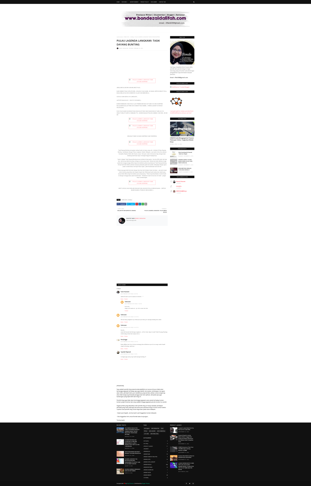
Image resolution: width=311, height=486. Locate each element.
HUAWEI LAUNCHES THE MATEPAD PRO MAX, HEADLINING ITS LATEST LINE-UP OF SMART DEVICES (132, 461)
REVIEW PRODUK (156, 464)
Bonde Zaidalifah (123, 48)
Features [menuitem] (124, 2)
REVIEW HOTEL (156, 459)
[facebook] (186, 483)
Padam (126, 299)
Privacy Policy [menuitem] (145, 2)
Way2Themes (130, 483)
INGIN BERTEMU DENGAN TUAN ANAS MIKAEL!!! (184, 169)
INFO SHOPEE (152, 431)
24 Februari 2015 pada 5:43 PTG (130, 341)
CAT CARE (146, 433)
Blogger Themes (146, 483)
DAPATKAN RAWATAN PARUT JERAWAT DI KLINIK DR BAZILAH (133, 452)
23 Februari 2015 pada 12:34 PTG (130, 327)
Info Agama (146, 428)
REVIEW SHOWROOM (156, 470)
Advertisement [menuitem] (134, 2)
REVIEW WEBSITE (156, 475)
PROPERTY (156, 449)
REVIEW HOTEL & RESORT (156, 462)
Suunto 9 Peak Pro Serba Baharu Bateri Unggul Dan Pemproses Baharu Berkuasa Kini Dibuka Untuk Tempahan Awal (185, 438)
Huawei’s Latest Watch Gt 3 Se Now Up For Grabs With (186, 428)
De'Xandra (156, 441)
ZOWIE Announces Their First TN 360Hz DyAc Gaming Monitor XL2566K (185, 448)
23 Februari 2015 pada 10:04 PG (130, 293)
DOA (162, 428)
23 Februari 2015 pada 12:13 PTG (130, 316)
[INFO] (182, 129)
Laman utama (120, 37)
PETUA (145, 431)
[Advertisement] (142, 63)
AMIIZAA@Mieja (181, 191)
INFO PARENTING (161, 431)
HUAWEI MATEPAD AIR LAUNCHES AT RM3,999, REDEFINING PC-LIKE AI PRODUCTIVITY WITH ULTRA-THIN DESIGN (132, 443)
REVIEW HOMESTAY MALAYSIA (156, 456)
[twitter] (189, 483)
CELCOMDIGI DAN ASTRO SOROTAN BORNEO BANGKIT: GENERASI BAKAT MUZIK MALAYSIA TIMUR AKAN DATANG (132, 431)
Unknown (128, 302)
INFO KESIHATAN (155, 428)
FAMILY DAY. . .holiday (129, 37)
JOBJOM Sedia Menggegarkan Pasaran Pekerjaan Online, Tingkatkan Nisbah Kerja (182, 140)
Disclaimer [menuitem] (154, 2)
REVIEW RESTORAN (156, 467)
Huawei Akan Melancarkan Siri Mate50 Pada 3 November (186, 456)
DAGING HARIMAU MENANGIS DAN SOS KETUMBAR (132, 470)
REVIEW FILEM (156, 454)
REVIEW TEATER (156, 472)
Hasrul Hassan (180, 181)
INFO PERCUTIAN (154, 433)
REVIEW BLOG (156, 451)
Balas (122, 299)
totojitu (178, 186)
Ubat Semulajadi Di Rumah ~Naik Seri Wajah (185, 153)
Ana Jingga (124, 339)
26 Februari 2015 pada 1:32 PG (129, 354)
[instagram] (193, 483)
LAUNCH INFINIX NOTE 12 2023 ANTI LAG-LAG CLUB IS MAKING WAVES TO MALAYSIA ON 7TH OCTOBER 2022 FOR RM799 (186, 466)
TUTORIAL (156, 477)
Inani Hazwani (125, 292)
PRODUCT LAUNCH (156, 446)
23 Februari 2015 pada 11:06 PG (134, 303)
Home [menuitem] (118, 2)
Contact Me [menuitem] (162, 2)
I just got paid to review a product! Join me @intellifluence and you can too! (181, 112)
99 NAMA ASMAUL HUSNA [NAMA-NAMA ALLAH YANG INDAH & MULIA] (185, 161)
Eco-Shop (156, 443)
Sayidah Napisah (126, 352)
